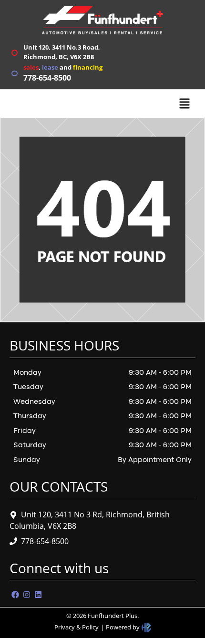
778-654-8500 (45, 541)
